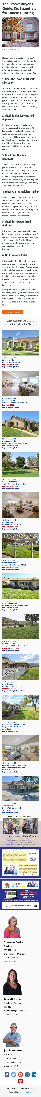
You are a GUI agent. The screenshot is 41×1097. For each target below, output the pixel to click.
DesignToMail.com (25, 1092)
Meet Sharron (10, 961)
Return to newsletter (12, 312)
